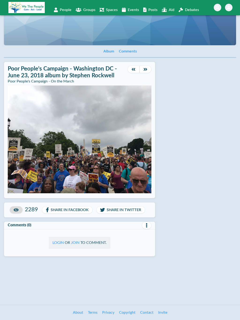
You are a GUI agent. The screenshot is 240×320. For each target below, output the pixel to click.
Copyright (127, 312)
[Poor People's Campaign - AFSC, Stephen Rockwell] (133, 69)
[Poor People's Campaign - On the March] (145, 69)
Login (58, 243)
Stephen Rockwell (91, 75)
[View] (16, 210)
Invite (162, 312)
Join (75, 243)
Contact (147, 312)
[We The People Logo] (26, 7)
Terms (93, 312)
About (78, 312)
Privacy (108, 312)
